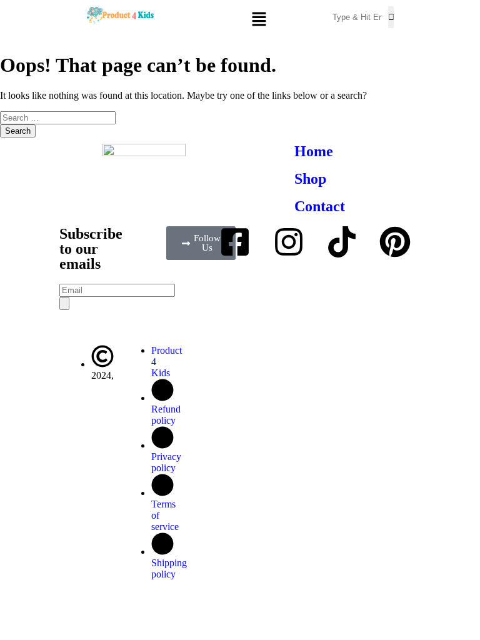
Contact (319, 206)
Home (313, 151)
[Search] (64, 303)
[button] (280, 20)
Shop (310, 179)
